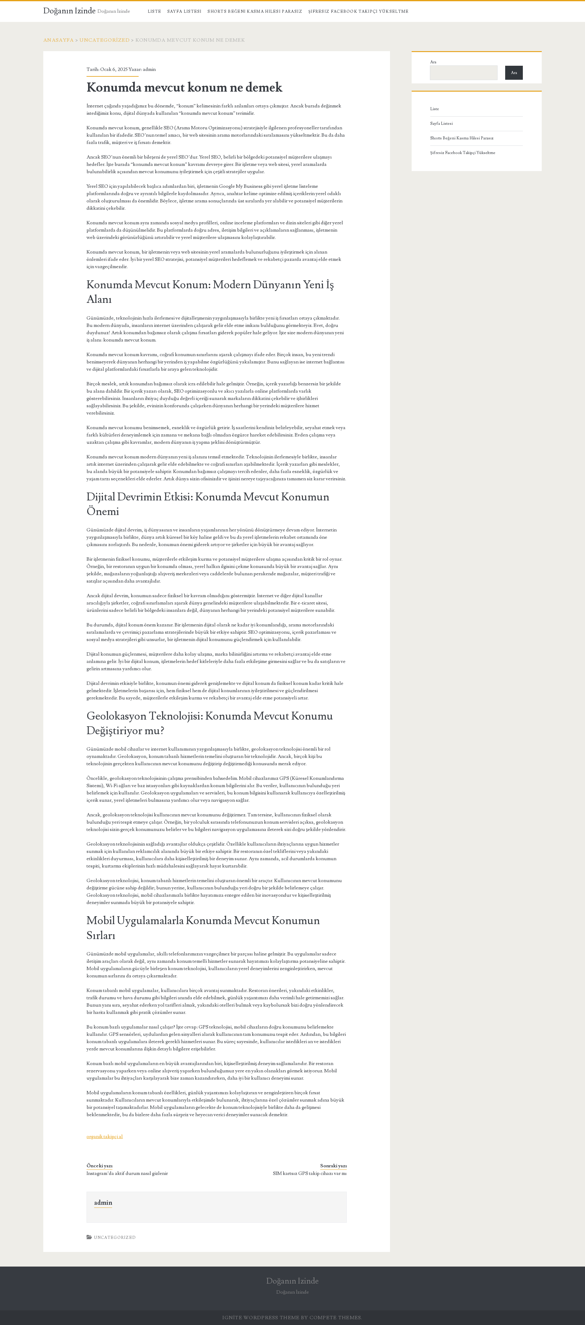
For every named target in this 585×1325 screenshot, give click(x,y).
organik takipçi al (105, 1137)
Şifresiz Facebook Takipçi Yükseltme (358, 11)
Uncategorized (105, 40)
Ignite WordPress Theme (261, 1318)
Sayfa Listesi (184, 11)
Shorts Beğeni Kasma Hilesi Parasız (254, 11)
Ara (433, 62)
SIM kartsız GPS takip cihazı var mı (310, 1173)
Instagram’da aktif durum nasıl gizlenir (127, 1173)
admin (149, 69)
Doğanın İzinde (69, 11)
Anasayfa (58, 40)
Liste (154, 11)
